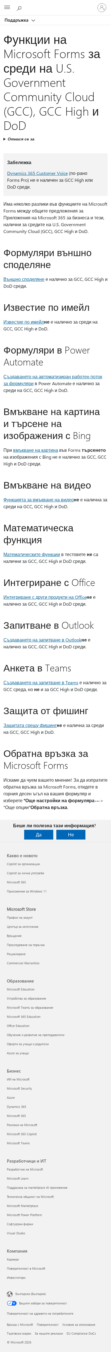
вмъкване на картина (35, 450)
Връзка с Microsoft (20, 1324)
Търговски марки (19, 1333)
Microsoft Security (19, 1088)
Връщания (14, 936)
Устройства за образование (26, 998)
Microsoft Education (20, 989)
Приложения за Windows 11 (27, 891)
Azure (11, 1097)
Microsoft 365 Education (23, 1016)
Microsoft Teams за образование (30, 1007)
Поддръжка (17, 20)
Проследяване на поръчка (26, 945)
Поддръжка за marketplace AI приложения (37, 1187)
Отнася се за (21, 139)
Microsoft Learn (17, 1178)
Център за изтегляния (22, 926)
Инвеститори (16, 1277)
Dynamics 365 (16, 1106)
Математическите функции (31, 554)
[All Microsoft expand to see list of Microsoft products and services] (7, 8)
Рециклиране (16, 954)
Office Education (18, 1026)
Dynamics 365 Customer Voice (37, 173)
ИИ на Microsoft (18, 1079)
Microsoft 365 (16, 882)
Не (71, 835)
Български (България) (30, 1294)
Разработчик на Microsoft (25, 1169)
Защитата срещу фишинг (30, 725)
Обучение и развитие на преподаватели (35, 1035)
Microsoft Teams (18, 1143)
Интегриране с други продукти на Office (45, 597)
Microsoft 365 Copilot (22, 1134)
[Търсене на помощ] (20, 7)
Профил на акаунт (20, 917)
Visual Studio (16, 1233)
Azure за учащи (18, 1053)
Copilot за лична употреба (25, 873)
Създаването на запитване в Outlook (42, 640)
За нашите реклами (49, 1333)
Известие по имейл (23, 322)
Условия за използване (78, 1324)
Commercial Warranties (23, 963)
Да (39, 835)
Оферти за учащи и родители (28, 1044)
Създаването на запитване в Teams (40, 682)
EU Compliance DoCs (81, 1333)
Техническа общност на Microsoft (30, 1196)
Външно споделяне (23, 279)
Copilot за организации (23, 864)
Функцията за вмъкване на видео (38, 500)
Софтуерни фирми (20, 1224)
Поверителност (48, 1324)
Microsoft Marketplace (22, 1206)
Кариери (13, 1259)
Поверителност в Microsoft (26, 1268)
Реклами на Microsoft (22, 1125)
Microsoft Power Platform (24, 1215)
